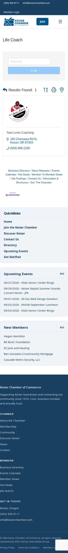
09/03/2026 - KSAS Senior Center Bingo (29, 310)
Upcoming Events (16, 251)
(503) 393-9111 (11, 3)
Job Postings (18, 178)
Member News (9, 479)
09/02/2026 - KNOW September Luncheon (31, 304)
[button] (5, 90)
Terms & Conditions (28, 547)
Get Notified (12, 257)
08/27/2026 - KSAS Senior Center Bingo (29, 282)
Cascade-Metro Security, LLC (22, 359)
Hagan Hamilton (14, 336)
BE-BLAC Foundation (17, 342)
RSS (62, 273)
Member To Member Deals (47, 174)
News (3, 444)
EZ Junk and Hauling (16, 348)
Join (42, 21)
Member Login (12, 12)
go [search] (35, 70)
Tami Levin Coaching (20, 132)
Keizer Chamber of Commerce (20, 387)
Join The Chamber (41, 182)
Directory (10, 245)
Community (7, 432)
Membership (8, 426)
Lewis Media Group (38, 541)
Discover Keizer (14, 233)
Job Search (6, 491)
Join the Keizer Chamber (20, 227)
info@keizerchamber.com (36, 3)
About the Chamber (12, 420)
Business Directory (19, 170)
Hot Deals (24, 174)
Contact (5, 450)
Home (8, 221)
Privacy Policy (7, 547)
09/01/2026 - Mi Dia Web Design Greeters (31, 299)
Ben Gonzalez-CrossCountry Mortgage (28, 354)
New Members (16, 327)
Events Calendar (10, 473)
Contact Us (34, 178)
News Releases (41, 170)
